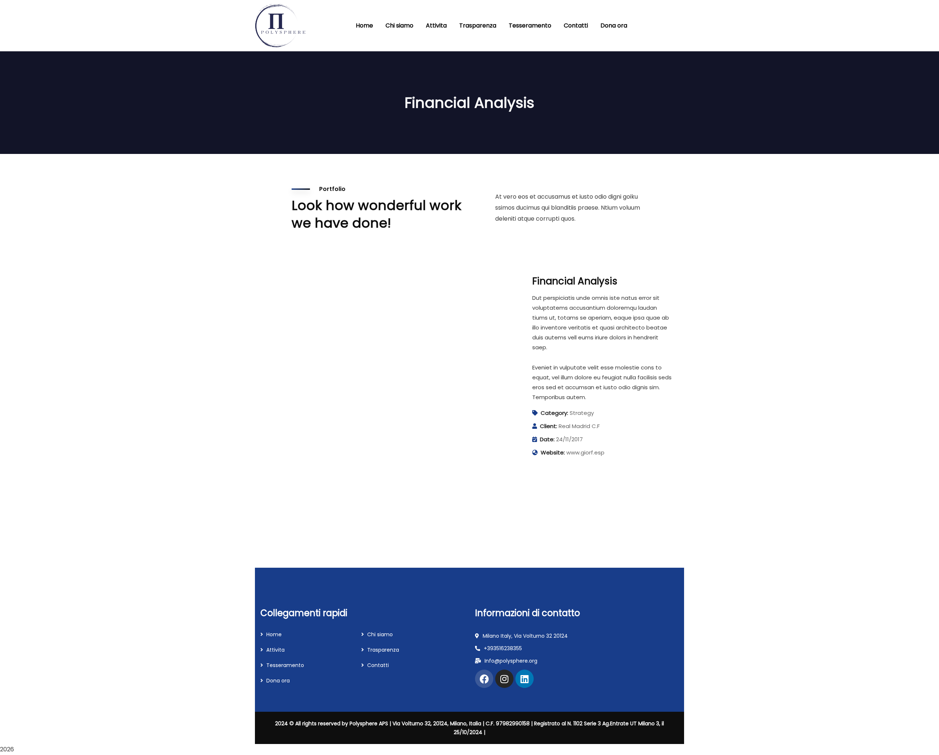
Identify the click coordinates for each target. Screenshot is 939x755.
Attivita (275, 649)
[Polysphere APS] (280, 26)
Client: (548, 426)
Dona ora (278, 680)
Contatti (378, 665)
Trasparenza (383, 649)
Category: (554, 413)
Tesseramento (285, 665)
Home (274, 634)
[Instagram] (504, 679)
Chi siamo (380, 634)
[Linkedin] (524, 679)
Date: (547, 439)
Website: (553, 452)
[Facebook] (484, 679)
